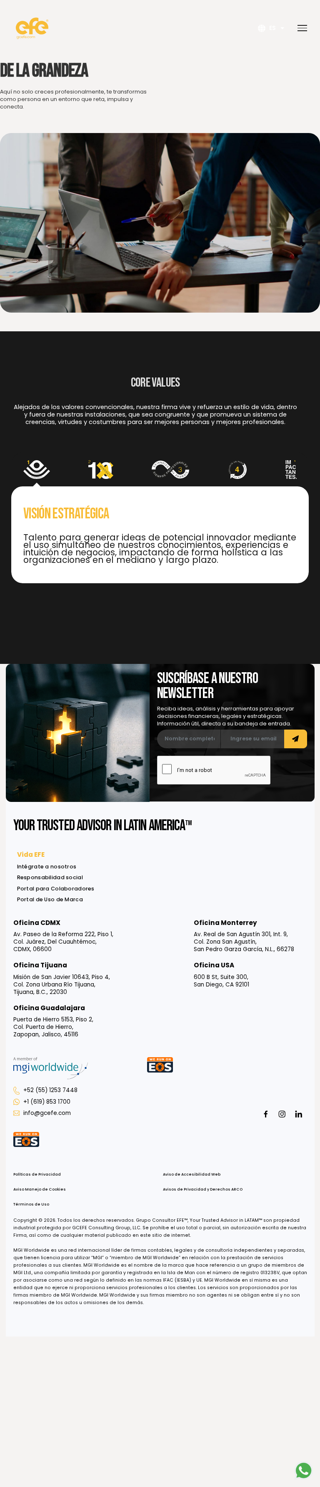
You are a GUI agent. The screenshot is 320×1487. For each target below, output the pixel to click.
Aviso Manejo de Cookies (39, 1189)
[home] (32, 28)
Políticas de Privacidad (37, 1174)
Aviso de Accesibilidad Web (191, 1174)
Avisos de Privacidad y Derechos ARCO (202, 1189)
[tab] (36, 469)
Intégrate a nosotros (47, 866)
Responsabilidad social (50, 877)
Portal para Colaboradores (56, 888)
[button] (299, 28)
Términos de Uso (31, 1204)
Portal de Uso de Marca (50, 899)
